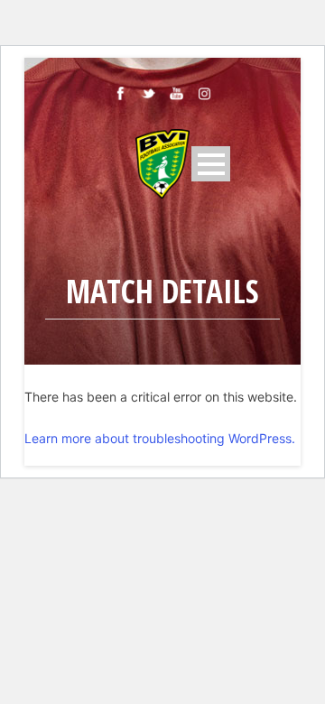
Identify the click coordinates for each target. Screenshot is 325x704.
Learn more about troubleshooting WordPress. (159, 438)
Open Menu (210, 163)
